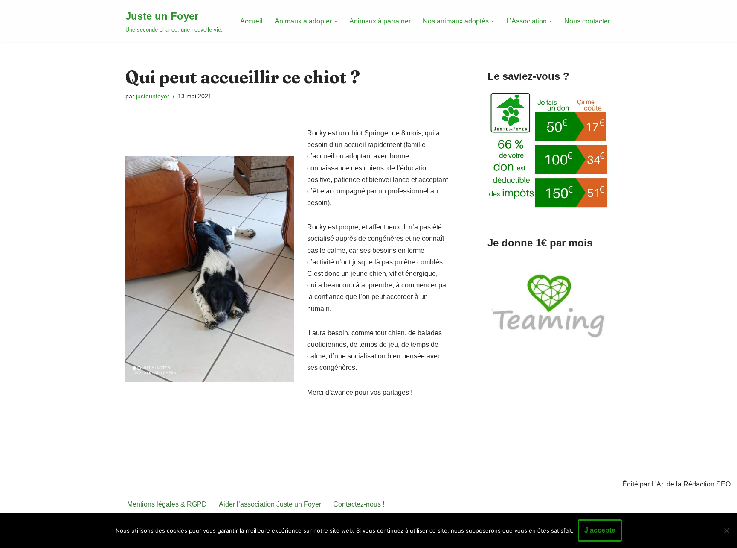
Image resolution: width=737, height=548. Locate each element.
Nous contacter (587, 21)
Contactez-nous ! (358, 504)
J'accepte (599, 530)
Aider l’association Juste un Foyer (270, 504)
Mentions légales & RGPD (167, 504)
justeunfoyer (152, 96)
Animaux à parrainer (380, 21)
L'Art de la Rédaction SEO (691, 484)
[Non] (726, 530)
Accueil (251, 21)
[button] (335, 21)
